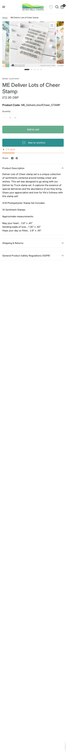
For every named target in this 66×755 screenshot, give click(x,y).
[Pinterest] (17, 158)
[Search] (57, 7)
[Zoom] (52, 25)
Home (5, 17)
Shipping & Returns (12, 243)
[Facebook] (12, 158)
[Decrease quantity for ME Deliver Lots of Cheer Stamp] (4, 118)
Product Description (13, 168)
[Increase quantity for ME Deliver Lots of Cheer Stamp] (15, 118)
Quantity (6, 111)
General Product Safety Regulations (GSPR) (26, 255)
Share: (5, 158)
